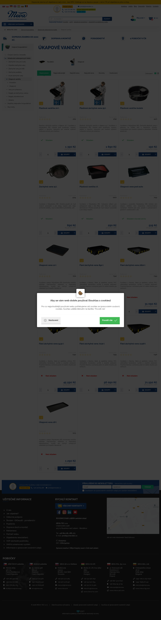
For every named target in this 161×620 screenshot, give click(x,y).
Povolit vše (107, 320)
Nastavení (53, 320)
